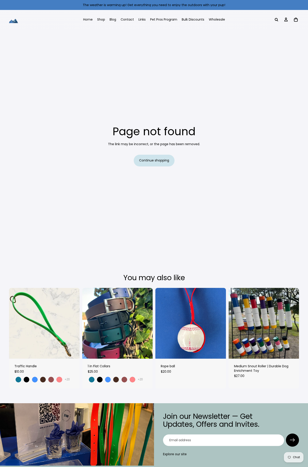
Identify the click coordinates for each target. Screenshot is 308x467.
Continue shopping (154, 160)
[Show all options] (67, 379)
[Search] (276, 20)
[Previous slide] (16, 323)
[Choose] (73, 352)
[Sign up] (292, 440)
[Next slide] (73, 323)
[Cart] (296, 20)
